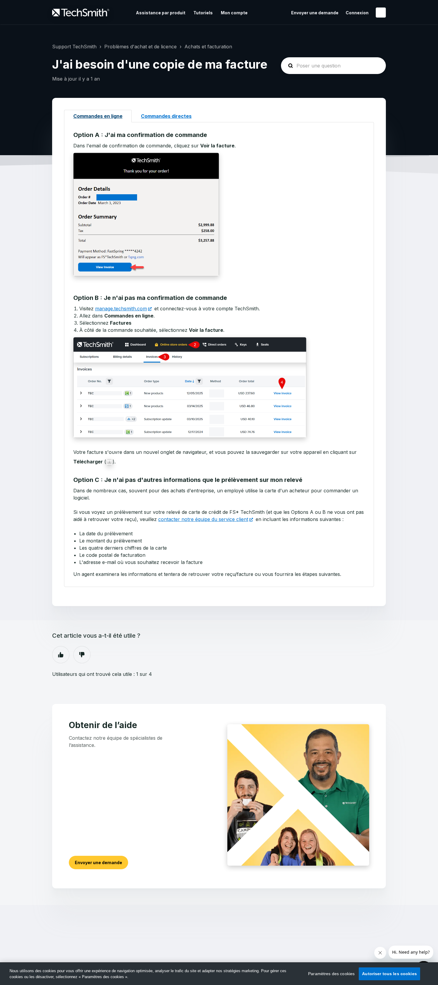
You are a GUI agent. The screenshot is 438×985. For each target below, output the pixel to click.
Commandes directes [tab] (166, 116)
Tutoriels (203, 12)
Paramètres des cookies (331, 973)
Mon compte (234, 12)
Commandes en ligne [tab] (97, 116)
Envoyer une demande (314, 12)
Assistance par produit (160, 12)
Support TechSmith (74, 47)
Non (82, 654)
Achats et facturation (208, 47)
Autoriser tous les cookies (389, 973)
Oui (60, 654)
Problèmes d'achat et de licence (140, 47)
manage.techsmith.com (121, 309)
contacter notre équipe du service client (203, 519)
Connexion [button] (357, 12)
